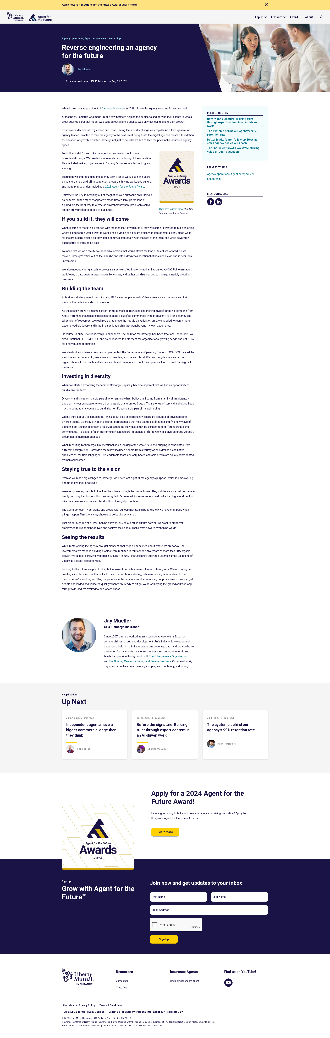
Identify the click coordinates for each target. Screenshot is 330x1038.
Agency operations (72, 38)
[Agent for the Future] (29, 17)
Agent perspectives (96, 38)
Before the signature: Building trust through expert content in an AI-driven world (232, 122)
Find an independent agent (184, 981)
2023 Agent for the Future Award (124, 186)
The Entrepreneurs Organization (168, 656)
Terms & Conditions (110, 1005)
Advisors (276, 17)
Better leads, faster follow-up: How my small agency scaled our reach (232, 141)
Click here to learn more (171, 209)
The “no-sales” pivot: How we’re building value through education (233, 149)
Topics (259, 17)
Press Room (122, 987)
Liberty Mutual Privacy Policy (78, 1005)
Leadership (114, 38)
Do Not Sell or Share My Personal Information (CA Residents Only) (146, 1011)
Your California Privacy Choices (85, 1011)
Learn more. (130, 4)
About (309, 17)
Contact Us (122, 981)
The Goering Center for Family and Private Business (140, 661)
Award (294, 17)
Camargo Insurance (113, 108)
